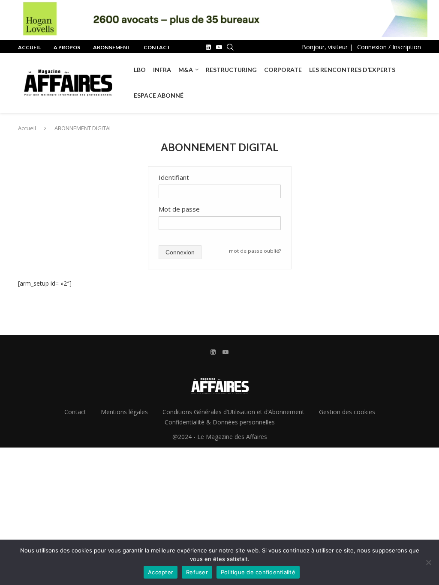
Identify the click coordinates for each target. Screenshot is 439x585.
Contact (157, 47)
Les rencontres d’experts (352, 69)
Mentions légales (124, 412)
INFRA (162, 69)
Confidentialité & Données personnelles (220, 422)
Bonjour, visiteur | (327, 47)
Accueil (29, 47)
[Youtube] (219, 47)
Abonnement (112, 47)
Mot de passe (179, 209)
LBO (140, 69)
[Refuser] (428, 562)
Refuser (197, 572)
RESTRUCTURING (231, 69)
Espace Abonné (158, 95)
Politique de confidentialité (258, 572)
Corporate (283, 69)
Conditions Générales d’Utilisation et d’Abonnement (233, 412)
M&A (185, 69)
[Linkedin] (208, 47)
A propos (67, 47)
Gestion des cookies (347, 412)
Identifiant (174, 177)
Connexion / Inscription (389, 47)
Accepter (160, 572)
